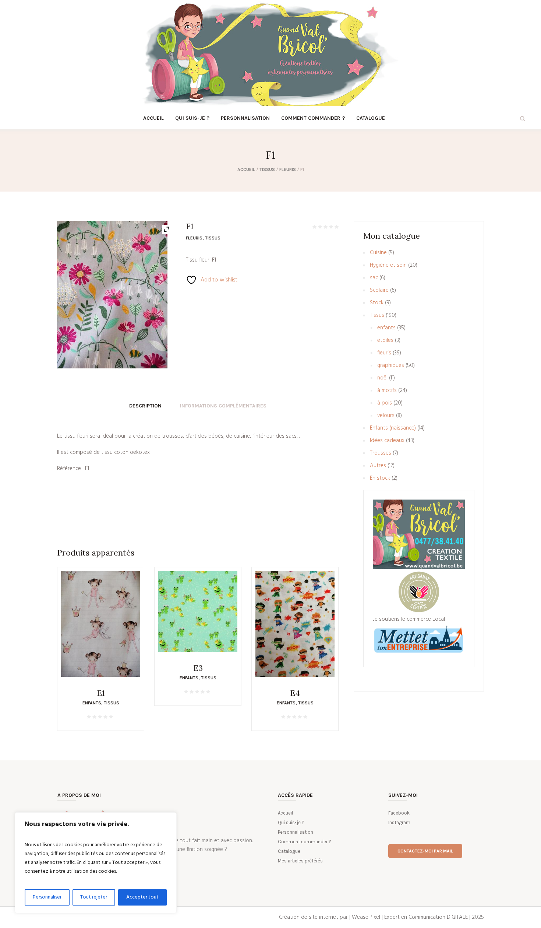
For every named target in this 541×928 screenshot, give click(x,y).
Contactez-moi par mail (425, 851)
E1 (101, 693)
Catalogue (289, 851)
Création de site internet (308, 917)
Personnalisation (295, 832)
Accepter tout (142, 897)
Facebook (399, 813)
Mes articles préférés (300, 861)
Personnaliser (47, 897)
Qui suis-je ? (291, 822)
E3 (198, 668)
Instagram (399, 822)
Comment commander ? (304, 841)
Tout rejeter (93, 897)
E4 (295, 693)
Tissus (267, 169)
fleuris (287, 169)
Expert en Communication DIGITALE (426, 917)
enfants (91, 702)
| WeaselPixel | (366, 917)
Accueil (246, 169)
